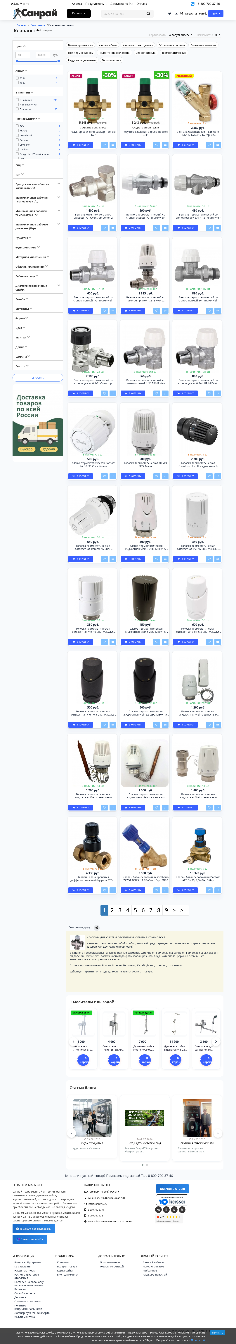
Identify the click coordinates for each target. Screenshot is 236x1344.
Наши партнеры (24, 1270)
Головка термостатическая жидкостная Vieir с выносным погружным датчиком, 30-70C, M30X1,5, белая (145, 796)
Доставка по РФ (121, 4)
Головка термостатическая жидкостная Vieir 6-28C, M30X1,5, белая (145, 547)
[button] (142, 1165)
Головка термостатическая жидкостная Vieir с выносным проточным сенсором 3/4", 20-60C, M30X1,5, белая (198, 796)
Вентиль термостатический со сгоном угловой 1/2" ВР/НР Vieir (145, 382)
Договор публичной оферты (32, 1313)
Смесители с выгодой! (93, 1001)
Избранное (150, 1270)
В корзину (83, 144)
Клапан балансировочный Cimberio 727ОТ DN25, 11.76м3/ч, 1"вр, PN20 (146, 879)
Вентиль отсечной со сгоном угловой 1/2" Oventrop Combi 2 (93, 216)
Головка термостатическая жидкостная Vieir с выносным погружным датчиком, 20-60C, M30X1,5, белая (93, 796)
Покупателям (95, 4)
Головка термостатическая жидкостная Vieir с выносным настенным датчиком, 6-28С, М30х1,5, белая (198, 713)
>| (183, 910)
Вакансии (20, 1289)
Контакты (63, 1262)
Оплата (141, 4)
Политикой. (198, 1340)
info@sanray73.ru (97, 1203)
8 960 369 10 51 (96, 1215)
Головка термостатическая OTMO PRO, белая (145, 465)
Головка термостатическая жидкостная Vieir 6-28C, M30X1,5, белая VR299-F (198, 547)
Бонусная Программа (27, 1262)
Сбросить (38, 377)
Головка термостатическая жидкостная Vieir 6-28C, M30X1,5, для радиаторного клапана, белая (93, 630)
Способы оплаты (25, 1293)
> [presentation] (218, 1133)
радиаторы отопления (27, 1220)
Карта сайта (65, 1270)
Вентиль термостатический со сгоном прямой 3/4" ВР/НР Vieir (198, 299)
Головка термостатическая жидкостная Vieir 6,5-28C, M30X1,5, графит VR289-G (93, 713)
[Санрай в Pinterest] (174, 1209)
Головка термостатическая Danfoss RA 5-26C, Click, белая (93, 465)
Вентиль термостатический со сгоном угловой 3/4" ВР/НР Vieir (198, 382)
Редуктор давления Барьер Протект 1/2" (93, 133)
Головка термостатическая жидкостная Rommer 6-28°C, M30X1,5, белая (93, 547)
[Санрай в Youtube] (182, 1209)
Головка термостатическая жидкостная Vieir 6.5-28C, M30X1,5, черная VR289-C (146, 713)
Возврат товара (67, 1266)
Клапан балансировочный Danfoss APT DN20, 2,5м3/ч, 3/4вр (198, 879)
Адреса (77, 4)
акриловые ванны (44, 1216)
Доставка (20, 1297)
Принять (217, 1332)
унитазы (62, 1216)
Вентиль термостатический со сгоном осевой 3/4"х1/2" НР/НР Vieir (198, 216)
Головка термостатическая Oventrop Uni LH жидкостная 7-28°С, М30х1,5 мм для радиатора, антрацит (198, 465)
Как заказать (22, 1266)
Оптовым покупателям (28, 1301)
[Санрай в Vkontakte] (158, 1209)
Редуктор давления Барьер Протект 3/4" (145, 133)
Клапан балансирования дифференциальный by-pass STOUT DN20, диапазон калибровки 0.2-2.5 (93, 879)
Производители (110, 1262)
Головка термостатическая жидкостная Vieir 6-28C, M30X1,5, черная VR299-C (145, 630)
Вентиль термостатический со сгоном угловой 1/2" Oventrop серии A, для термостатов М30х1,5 (93, 382)
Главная (21, 25)
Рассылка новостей (155, 1274)
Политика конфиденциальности (28, 1307)
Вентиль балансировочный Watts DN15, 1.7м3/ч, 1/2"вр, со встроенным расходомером (198, 133)
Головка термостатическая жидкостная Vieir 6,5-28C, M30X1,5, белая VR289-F (198, 630)
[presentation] (73, 1041)
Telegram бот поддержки (35, 1228)
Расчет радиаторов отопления (26, 1276)
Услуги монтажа (24, 1317)
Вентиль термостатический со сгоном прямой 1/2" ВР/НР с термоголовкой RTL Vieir (145, 299)
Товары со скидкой (112, 1266)
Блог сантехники (67, 1274)
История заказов (153, 1266)
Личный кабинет (153, 1262)
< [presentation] (71, 1133)
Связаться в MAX (31, 1239)
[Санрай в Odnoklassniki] (166, 1209)
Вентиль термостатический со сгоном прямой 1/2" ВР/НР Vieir (93, 299)
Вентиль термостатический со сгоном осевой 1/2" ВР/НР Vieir (145, 216)
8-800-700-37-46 (209, 4)
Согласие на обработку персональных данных (29, 1283)
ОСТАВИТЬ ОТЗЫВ (172, 1188)
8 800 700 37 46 (96, 1209)
